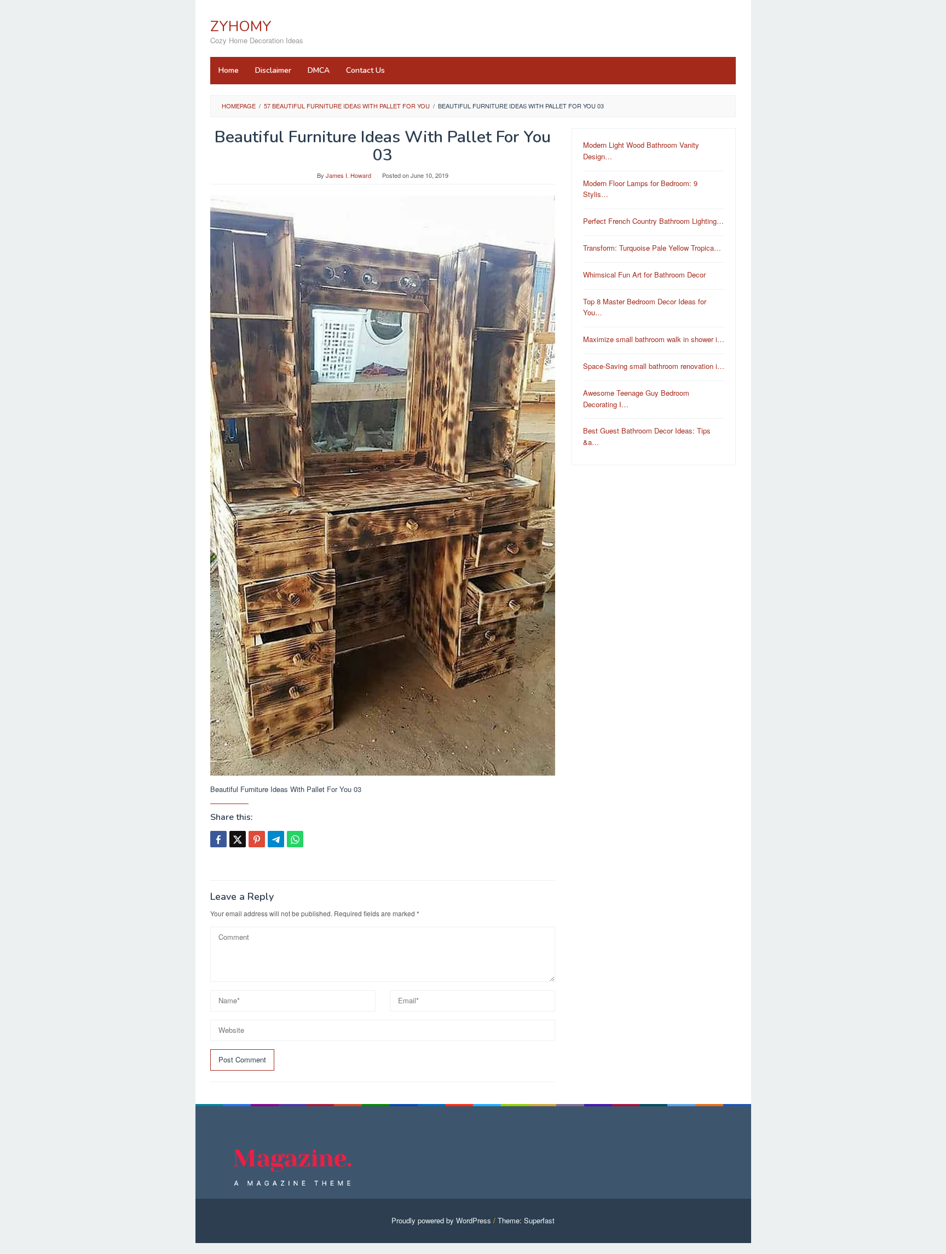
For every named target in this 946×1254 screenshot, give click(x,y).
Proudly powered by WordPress (441, 1220)
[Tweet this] (237, 839)
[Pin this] (257, 839)
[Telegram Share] (276, 839)
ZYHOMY (241, 26)
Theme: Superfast (526, 1220)
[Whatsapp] (295, 839)
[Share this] (218, 839)
